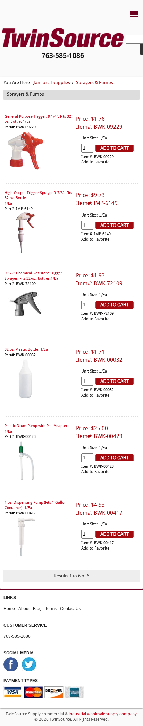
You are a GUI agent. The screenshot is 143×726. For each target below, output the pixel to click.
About (24, 608)
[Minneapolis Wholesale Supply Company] (63, 37)
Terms (51, 608)
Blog (37, 608)
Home (9, 608)
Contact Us (70, 608)
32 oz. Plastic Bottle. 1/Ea (26, 350)
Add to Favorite (95, 162)
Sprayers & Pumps (94, 83)
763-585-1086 (17, 636)
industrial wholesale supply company (103, 714)
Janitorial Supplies (52, 83)
